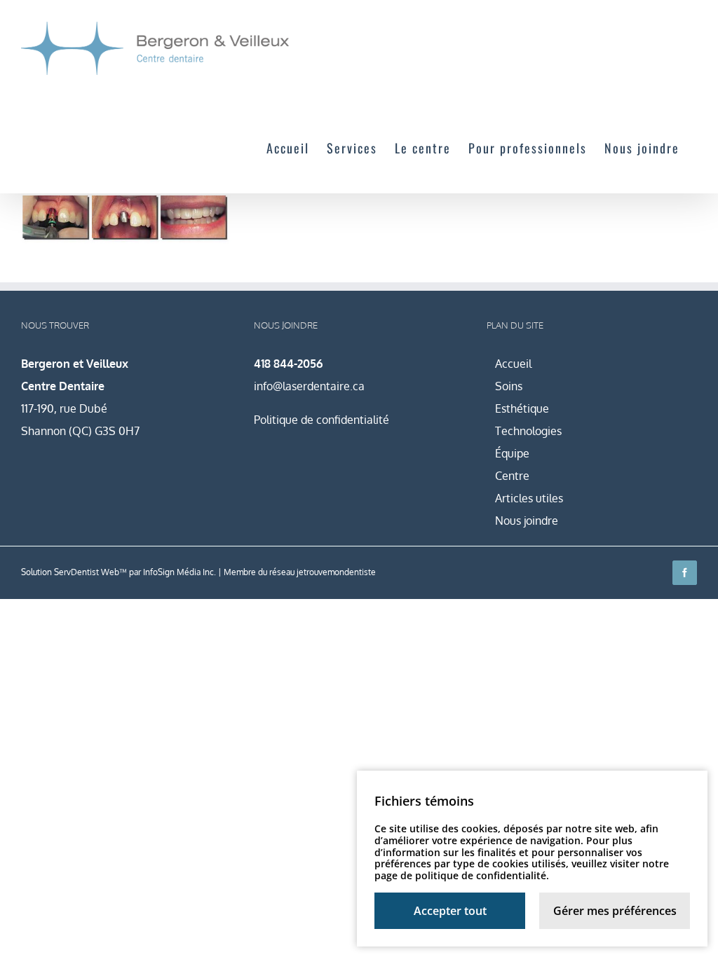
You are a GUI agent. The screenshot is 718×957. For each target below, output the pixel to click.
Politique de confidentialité (321, 420)
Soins (508, 386)
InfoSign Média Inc (178, 572)
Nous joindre (526, 521)
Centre (512, 476)
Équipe (512, 453)
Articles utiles (529, 498)
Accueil (513, 364)
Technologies (528, 431)
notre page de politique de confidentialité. (521, 869)
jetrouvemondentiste (336, 572)
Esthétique (522, 408)
